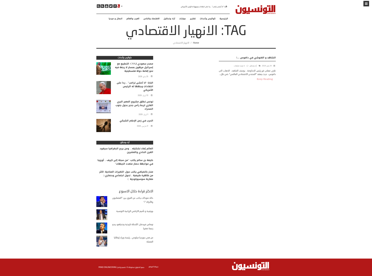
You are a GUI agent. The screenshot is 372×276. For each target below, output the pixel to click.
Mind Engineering (108, 267)
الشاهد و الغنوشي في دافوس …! (256, 57)
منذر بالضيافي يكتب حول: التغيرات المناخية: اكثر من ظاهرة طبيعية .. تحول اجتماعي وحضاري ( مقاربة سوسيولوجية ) (126, 175)
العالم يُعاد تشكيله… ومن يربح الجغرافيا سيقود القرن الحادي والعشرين (126, 150)
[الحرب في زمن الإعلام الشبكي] (103, 126)
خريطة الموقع (153, 267)
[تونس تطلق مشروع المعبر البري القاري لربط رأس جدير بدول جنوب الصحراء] (103, 107)
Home (196, 43)
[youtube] (106, 6)
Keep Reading (265, 79)
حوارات (182, 19)
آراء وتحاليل (169, 19)
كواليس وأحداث (207, 19)
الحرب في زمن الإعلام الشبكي (136, 120)
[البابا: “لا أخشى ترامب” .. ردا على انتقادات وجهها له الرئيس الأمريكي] (103, 88)
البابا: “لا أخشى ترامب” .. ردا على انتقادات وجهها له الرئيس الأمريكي (204, 7)
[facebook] (115, 6)
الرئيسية (224, 19)
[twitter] (111, 6)
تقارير (193, 19)
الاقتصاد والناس (151, 19)
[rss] (102, 6)
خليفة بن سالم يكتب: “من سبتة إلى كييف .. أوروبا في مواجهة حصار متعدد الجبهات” (125, 162)
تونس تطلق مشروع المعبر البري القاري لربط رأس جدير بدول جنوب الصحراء (134, 105)
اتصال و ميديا (115, 19)
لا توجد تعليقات (239, 66)
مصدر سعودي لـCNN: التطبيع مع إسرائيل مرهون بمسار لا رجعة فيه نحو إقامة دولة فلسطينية (134, 67)
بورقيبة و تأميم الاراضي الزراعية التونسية (134, 211)
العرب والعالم (132, 19)
